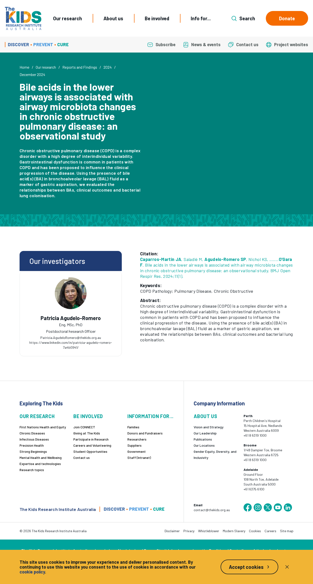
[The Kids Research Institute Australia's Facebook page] (248, 507)
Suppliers (134, 445)
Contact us (81, 457)
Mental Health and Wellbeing (41, 457)
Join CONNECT (84, 427)
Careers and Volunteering (92, 445)
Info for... (201, 18)
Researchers (136, 439)
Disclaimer (172, 531)
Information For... (150, 416)
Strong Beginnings (33, 451)
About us (113, 18)
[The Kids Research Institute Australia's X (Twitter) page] (268, 507)
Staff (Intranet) (139, 457)
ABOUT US (205, 416)
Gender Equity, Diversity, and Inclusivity (215, 454)
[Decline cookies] (287, 567)
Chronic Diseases (32, 433)
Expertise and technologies (40, 464)
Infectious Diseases (34, 439)
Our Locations (204, 445)
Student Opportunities (90, 451)
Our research (67, 18)
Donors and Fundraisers (145, 433)
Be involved (157, 18)
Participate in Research (91, 439)
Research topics (32, 470)
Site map (286, 531)
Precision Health (32, 445)
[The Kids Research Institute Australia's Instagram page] (258, 507)
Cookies (255, 531)
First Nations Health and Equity (43, 427)
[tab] (70, 329)
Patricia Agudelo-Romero (71, 318)
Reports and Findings (79, 67)
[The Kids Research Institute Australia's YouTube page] (278, 507)
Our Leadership (205, 433)
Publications (203, 439)
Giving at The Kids (86, 433)
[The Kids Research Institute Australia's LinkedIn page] (288, 507)
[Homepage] (23, 18)
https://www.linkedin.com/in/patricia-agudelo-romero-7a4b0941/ (70, 344)
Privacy (188, 531)
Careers (270, 531)
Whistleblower (208, 531)
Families (133, 427)
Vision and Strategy (209, 427)
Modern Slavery (234, 531)
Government (136, 451)
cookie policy (32, 571)
